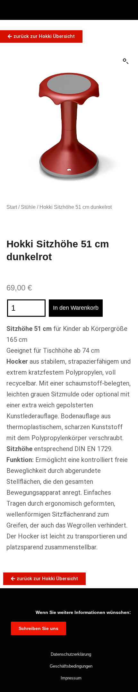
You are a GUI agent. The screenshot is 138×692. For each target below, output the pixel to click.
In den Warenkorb (76, 308)
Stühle (28, 207)
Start (11, 207)
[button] (126, 61)
